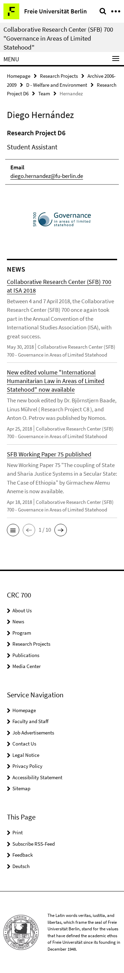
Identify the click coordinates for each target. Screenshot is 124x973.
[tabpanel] (62, 156)
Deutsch (21, 866)
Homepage (18, 76)
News (18, 621)
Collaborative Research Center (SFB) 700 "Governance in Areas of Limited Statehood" (58, 38)
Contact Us (24, 743)
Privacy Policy (27, 766)
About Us (22, 610)
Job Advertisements (33, 732)
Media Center (26, 666)
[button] (13, 530)
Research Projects (59, 76)
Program (21, 633)
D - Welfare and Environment (56, 85)
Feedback (22, 855)
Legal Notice (25, 755)
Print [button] (17, 832)
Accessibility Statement (37, 777)
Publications (25, 655)
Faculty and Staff (30, 721)
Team (44, 93)
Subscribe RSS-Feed (33, 843)
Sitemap (21, 788)
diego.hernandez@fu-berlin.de (46, 176)
